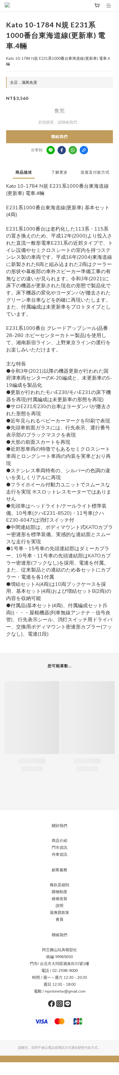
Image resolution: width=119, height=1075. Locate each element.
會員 (59, 919)
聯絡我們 (59, 136)
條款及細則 (59, 885)
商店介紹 (59, 840)
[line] (50, 150)
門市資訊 (59, 847)
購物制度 (59, 891)
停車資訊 (59, 854)
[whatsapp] (73, 150)
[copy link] (84, 150)
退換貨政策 (59, 912)
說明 (59, 905)
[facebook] (62, 150)
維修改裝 (59, 898)
